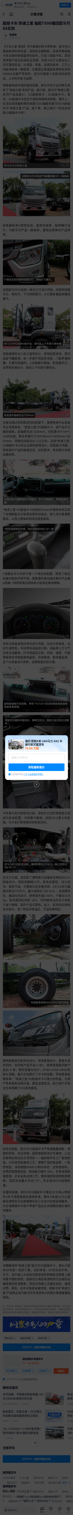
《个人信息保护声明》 (33, 774)
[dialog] (36, 757)
